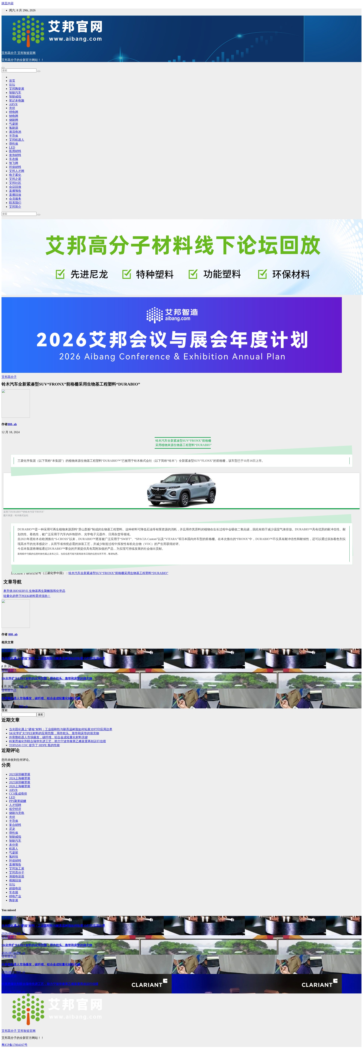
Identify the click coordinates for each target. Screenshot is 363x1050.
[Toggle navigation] (3, 67)
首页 (12, 80)
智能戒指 (15, 96)
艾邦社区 (15, 182)
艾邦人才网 (16, 171)
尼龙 (12, 828)
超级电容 (15, 888)
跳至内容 (8, 3)
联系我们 (15, 202)
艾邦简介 (15, 206)
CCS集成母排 (18, 793)
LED (12, 147)
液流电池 (15, 131)
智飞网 (13, 163)
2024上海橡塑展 (19, 778)
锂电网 (13, 111)
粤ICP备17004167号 (14, 1044)
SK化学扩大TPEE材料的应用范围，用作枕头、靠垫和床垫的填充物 (47, 678)
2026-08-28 (9, 933)
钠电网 (13, 115)
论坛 (12, 84)
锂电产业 (15, 896)
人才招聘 (15, 805)
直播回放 (15, 194)
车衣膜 (13, 159)
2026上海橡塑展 (19, 786)
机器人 (13, 848)
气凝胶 (13, 123)
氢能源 (13, 127)
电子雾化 (15, 174)
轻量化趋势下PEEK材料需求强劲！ (26, 596)
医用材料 (15, 151)
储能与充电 (16, 813)
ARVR (13, 104)
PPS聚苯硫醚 (17, 801)
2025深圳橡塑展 (19, 782)
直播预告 (15, 190)
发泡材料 (15, 155)
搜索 (5, 710)
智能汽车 (15, 92)
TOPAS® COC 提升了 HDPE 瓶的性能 (34, 745)
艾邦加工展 (16, 868)
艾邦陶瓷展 (16, 88)
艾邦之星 (15, 178)
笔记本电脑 (16, 100)
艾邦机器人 (16, 139)
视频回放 (15, 880)
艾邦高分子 (9, 376)
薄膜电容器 (16, 876)
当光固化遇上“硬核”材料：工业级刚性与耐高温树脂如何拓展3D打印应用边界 (53, 658)
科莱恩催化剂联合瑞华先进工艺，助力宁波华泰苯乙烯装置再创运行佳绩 (57, 741)
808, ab (12, 424)
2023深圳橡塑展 (19, 774)
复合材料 (15, 824)
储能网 (13, 119)
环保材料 (15, 167)
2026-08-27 (9, 972)
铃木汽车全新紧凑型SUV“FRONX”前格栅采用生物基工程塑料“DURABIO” (118, 573)
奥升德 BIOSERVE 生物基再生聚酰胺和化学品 (34, 590)
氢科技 (13, 856)
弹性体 (13, 143)
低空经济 (15, 809)
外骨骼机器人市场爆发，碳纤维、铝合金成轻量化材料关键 (41, 698)
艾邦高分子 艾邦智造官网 (19, 52)
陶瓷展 (13, 900)
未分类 (13, 844)
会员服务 (15, 198)
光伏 (12, 108)
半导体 (13, 135)
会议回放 (15, 186)
